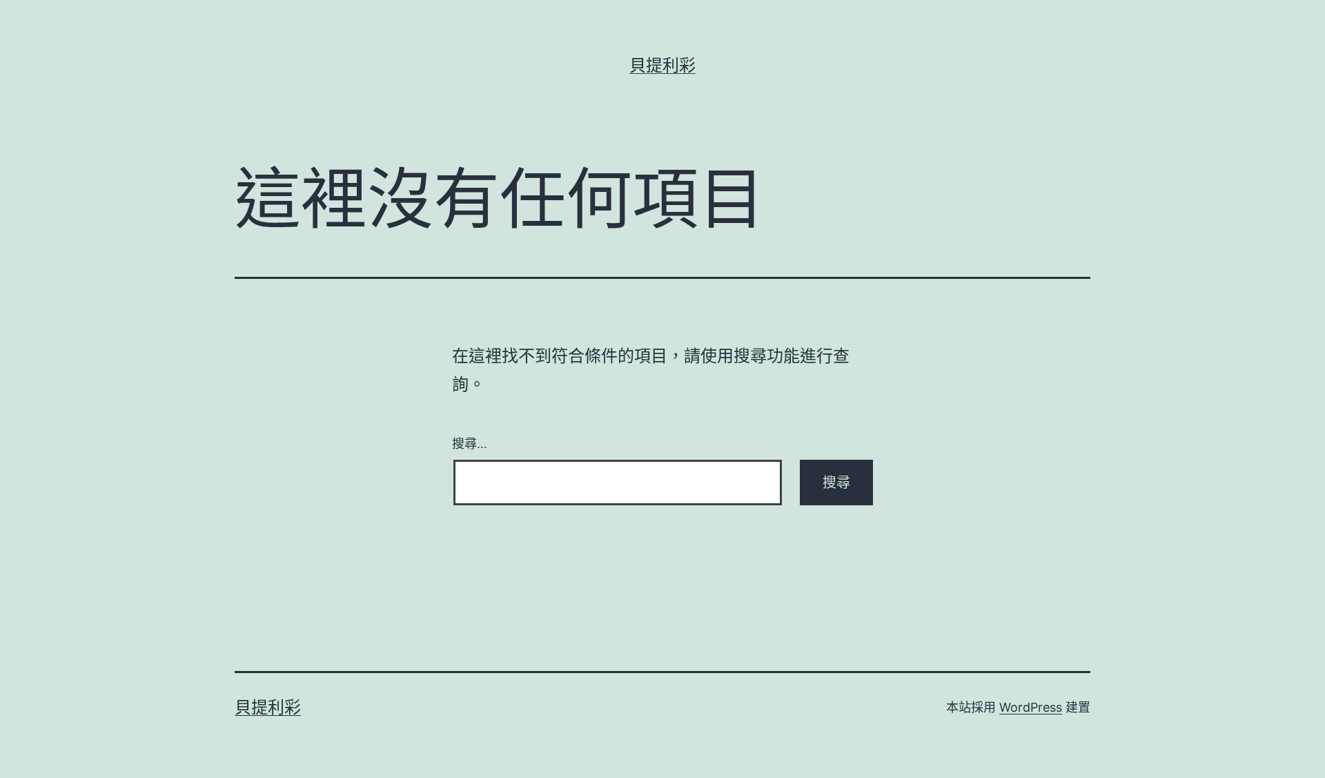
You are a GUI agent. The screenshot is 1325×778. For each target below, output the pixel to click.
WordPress (1030, 707)
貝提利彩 (662, 65)
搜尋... (469, 442)
